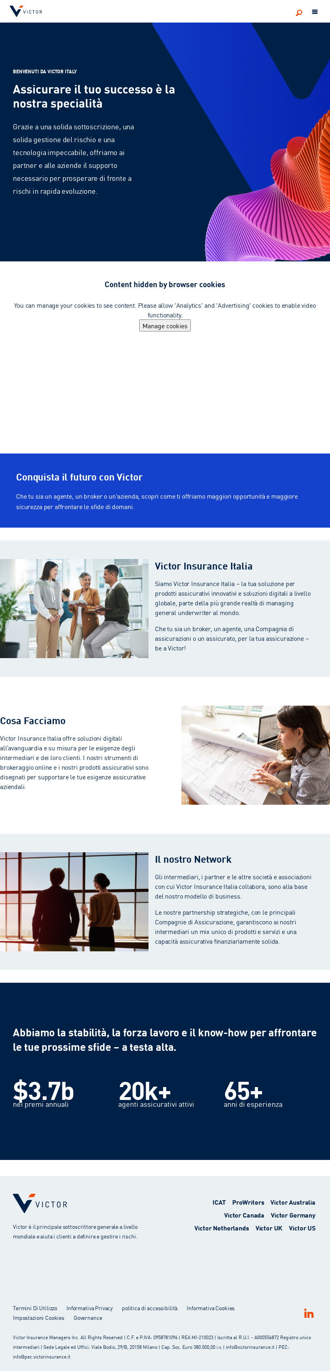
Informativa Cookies (211, 1308)
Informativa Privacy (89, 1308)
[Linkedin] (308, 1313)
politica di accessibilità (149, 1308)
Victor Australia (293, 1201)
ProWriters (248, 1201)
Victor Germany (293, 1214)
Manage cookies (165, 325)
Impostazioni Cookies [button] (38, 1317)
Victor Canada (244, 1214)
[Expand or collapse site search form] (299, 12)
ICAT (218, 1201)
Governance (88, 1317)
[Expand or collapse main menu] (315, 12)
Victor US (302, 1227)
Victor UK (269, 1227)
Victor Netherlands (221, 1227)
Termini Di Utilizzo (35, 1308)
